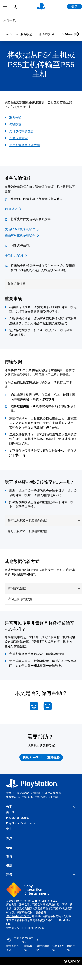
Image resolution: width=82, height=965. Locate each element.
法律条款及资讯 (12, 947)
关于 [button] (9, 806)
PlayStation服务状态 (18, 34)
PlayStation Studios (17, 817)
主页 (8, 793)
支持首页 (9, 20)
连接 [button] (9, 874)
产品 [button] (9, 838)
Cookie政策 (58, 947)
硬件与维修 (51, 793)
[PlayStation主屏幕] (41, 6)
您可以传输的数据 (21, 131)
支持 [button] (9, 856)
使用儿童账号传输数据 (24, 145)
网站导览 (71, 947)
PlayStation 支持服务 (28, 793)
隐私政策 (28, 947)
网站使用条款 (42, 947)
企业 (8, 828)
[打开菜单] (5, 6)
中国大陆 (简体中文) (24, 940)
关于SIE (11, 812)
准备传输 (15, 117)
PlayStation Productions (20, 823)
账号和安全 (46, 34)
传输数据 (15, 124)
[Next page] (77, 34)
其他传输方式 (18, 138)
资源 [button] (9, 865)
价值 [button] (9, 847)
